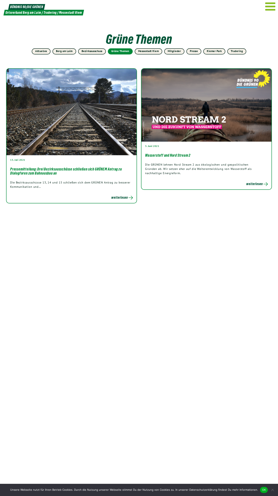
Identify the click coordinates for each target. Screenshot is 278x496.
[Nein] (273, 490)
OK (264, 489)
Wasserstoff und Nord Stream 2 (167, 155)
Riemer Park (214, 51)
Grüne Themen (120, 51)
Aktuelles (41, 51)
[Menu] (270, 6)
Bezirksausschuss (92, 51)
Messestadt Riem (148, 51)
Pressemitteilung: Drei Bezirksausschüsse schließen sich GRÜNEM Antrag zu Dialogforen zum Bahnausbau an (66, 171)
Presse (194, 51)
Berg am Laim (64, 51)
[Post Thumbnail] (71, 112)
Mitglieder (174, 51)
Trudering (237, 51)
